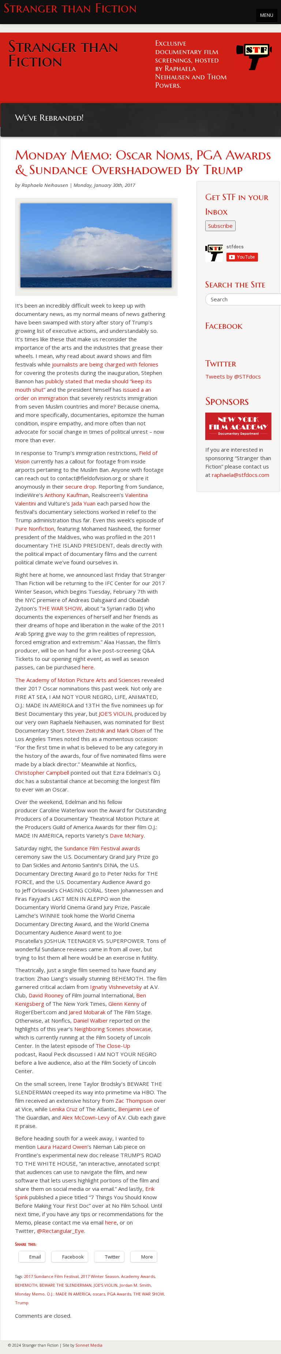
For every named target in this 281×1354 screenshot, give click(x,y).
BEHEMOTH (26, 1285)
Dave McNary (127, 835)
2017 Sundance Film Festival (51, 1276)
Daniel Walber (90, 1020)
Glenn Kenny (124, 1003)
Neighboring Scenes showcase (112, 1029)
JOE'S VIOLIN (105, 1285)
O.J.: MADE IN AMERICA (68, 1294)
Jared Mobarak (87, 1012)
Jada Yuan (83, 503)
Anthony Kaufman (67, 495)
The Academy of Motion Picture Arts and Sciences (77, 680)
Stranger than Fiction (70, 8)
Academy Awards (138, 1276)
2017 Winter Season (100, 1276)
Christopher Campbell (42, 772)
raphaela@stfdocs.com (240, 474)
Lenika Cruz (63, 1109)
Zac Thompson (134, 1100)
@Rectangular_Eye (60, 1230)
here (88, 667)
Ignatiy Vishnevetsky (116, 986)
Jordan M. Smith (135, 1285)
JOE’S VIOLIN (115, 713)
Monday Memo (30, 1294)
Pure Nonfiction (34, 528)
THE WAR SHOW (60, 608)
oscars (99, 1294)
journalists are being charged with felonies (105, 364)
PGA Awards (119, 1294)
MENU (266, 15)
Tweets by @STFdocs (233, 376)
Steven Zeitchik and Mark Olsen (106, 730)
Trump (22, 1302)
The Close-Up (112, 1045)
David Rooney (46, 995)
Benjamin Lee (135, 1109)
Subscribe (220, 225)
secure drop (80, 486)
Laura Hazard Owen (62, 1146)
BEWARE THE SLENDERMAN (65, 1285)
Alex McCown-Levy (86, 1117)
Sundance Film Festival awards (102, 848)
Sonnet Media (88, 1345)
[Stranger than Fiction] (254, 55)
